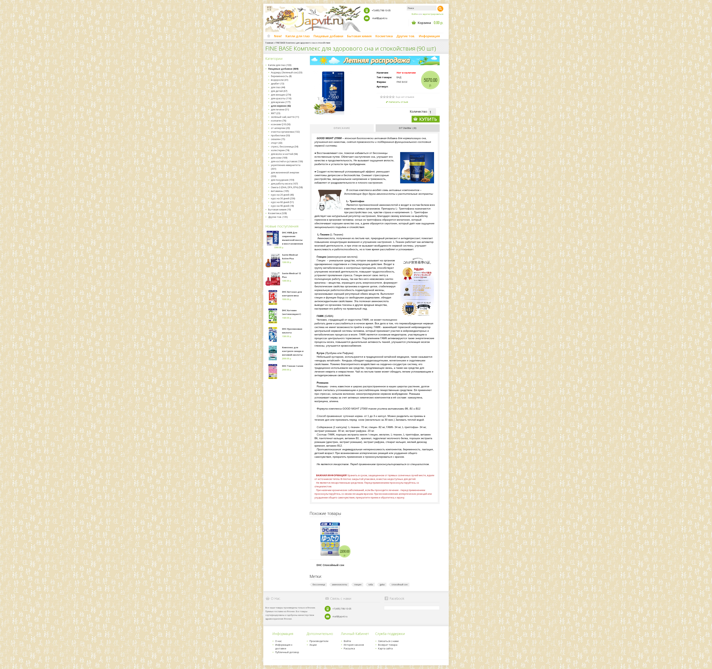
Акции (313, 644)
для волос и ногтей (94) (284, 154)
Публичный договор (287, 652)
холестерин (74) (280, 150)
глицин (357, 584)
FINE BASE (402, 82)
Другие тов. (405, 36)
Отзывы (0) (408, 128)
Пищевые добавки (328, 36)
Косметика (384, 36)
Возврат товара (387, 644)
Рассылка (349, 648)
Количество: (419, 111)
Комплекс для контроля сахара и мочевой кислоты (293, 351)
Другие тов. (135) (278, 217)
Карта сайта (385, 648)
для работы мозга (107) (284, 183)
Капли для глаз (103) (279, 65)
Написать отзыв (398, 102)
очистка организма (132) (285, 131)
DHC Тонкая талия (292, 366)
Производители (318, 641)
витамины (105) (280, 191)
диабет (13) (277, 83)
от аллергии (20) (280, 128)
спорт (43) (276, 142)
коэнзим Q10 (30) (280, 124)
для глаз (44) (278, 87)
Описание (342, 128)
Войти (415, 14)
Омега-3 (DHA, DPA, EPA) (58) (287, 187)
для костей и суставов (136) (287, 161)
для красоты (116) (281, 98)
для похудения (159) (282, 180)
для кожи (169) (279, 157)
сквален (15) (278, 139)
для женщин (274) (281, 94)
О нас (278, 641)
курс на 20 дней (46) (282, 194)
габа (370, 584)
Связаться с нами (388, 641)
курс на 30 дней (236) (283, 198)
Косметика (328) (277, 213)
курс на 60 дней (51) (282, 202)
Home (268, 36)
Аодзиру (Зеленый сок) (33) (286, 72)
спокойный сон (400, 584)
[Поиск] (440, 9)
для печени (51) (280, 109)
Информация (429, 36)
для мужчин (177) (280, 102)
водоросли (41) (279, 79)
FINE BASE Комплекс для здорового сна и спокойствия (303, 42)
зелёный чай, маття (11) (285, 117)
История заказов (354, 644)
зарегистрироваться (433, 14)
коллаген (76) (278, 120)
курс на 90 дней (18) (282, 205)
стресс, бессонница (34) (284, 146)
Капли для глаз (297, 36)
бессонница (319, 584)
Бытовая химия (359, 36)
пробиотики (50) (280, 135)
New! (278, 36)
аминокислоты (339, 584)
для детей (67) (279, 91)
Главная (269, 42)
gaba (382, 584)
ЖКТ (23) (275, 113)
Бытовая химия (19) (279, 209)
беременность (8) (281, 76)
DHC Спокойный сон (330, 565)
